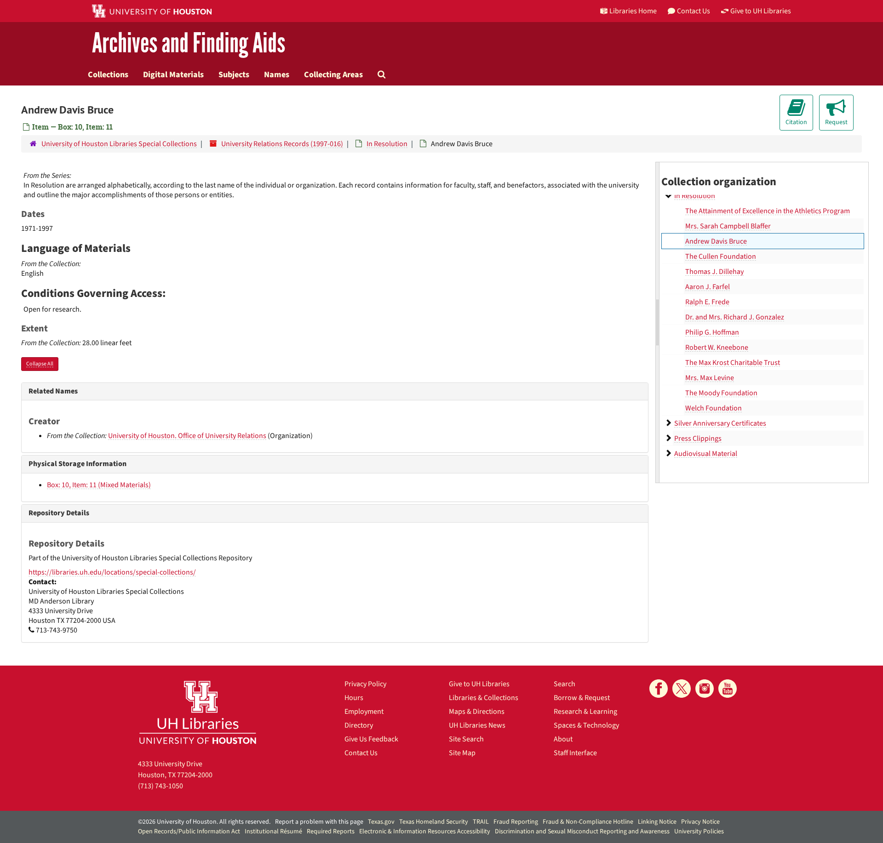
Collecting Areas (333, 74)
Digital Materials (173, 74)
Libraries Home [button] (633, 11)
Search (564, 684)
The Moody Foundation (721, 393)
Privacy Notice (700, 821)
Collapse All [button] (39, 364)
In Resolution (387, 144)
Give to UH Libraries (479, 684)
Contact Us (361, 753)
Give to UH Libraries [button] (760, 11)
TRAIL (481, 821)
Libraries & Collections (483, 698)
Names (276, 74)
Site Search (466, 739)
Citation (796, 122)
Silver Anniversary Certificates (720, 423)
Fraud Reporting (515, 821)
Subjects (233, 74)
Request (836, 122)
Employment (364, 711)
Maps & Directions (477, 711)
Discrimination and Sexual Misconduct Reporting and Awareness (582, 831)
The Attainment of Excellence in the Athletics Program (767, 211)
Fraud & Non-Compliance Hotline (588, 821)
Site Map (462, 753)
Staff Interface (575, 753)
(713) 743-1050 (160, 786)
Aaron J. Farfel (707, 287)
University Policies (699, 831)
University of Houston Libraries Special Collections (119, 144)
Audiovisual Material (705, 454)
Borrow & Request (582, 698)
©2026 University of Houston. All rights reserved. (204, 821)
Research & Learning (585, 711)
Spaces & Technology (586, 725)
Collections (108, 74)
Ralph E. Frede (707, 302)
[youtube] (727, 688)
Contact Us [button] (693, 11)
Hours (353, 698)
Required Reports (331, 831)
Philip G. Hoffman (712, 332)
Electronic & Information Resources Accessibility (424, 831)
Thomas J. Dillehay (714, 272)
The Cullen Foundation (720, 256)
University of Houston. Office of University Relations (187, 436)
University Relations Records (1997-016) (282, 144)
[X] (681, 688)
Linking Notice (657, 821)
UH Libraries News (477, 725)
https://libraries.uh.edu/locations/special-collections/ (112, 572)
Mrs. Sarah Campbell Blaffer (728, 226)
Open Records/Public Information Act (189, 831)
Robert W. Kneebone (716, 347)
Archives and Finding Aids (188, 43)
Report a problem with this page (319, 821)
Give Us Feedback (371, 739)
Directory (358, 725)
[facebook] (658, 688)
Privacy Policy (365, 684)
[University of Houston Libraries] (198, 712)
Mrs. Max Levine (709, 378)
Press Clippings (698, 438)
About (563, 739)
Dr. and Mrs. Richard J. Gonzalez (734, 317)
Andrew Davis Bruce (716, 241)
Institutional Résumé (273, 831)
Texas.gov (381, 821)
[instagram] (704, 688)
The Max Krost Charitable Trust (732, 363)
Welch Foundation (713, 408)
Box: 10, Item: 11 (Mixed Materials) (99, 485)
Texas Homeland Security (433, 821)
